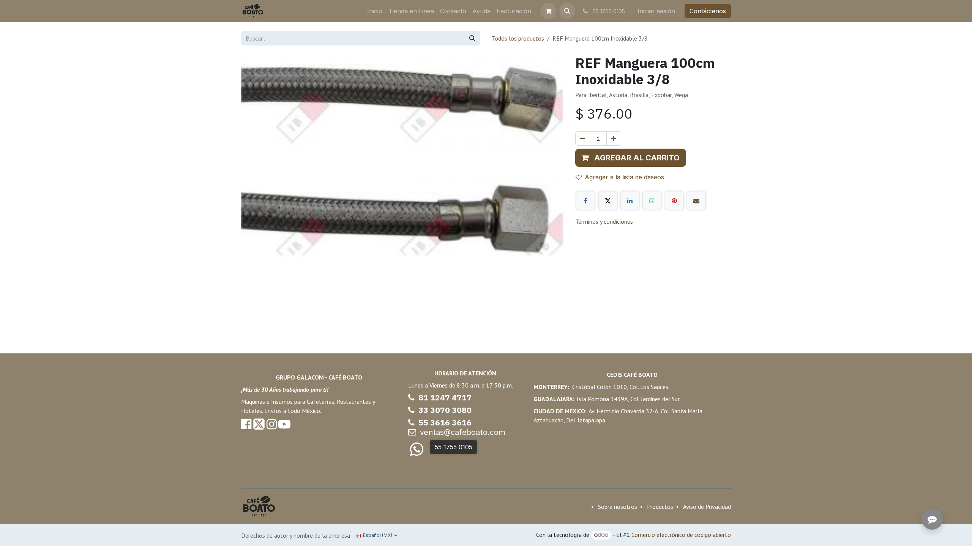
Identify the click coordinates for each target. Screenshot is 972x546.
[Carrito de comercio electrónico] (548, 11)
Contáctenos (708, 11)
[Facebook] (585, 200)
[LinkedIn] (630, 200)
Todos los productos (518, 38)
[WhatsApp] (652, 200)
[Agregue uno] (613, 138)
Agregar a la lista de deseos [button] (624, 177)
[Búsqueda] (472, 38)
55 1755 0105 (453, 447)
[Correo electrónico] (696, 200)
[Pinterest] (674, 200)
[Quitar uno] (582, 138)
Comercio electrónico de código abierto (681, 534)
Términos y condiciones (604, 221)
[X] (608, 200)
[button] (567, 11)
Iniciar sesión (656, 11)
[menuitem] (374, 11)
